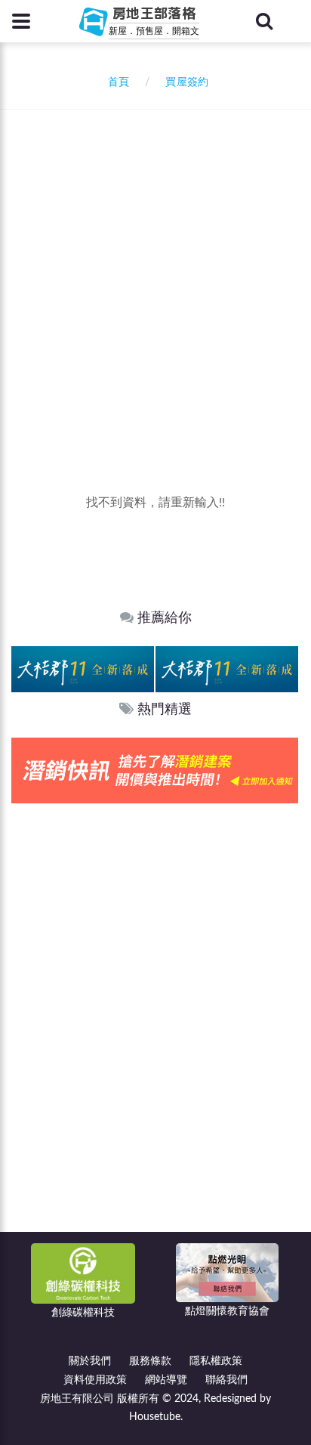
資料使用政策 (95, 1380)
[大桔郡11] (82, 668)
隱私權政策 (215, 1361)
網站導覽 (166, 1380)
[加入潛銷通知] (154, 770)
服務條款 (150, 1361)
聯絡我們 (226, 1380)
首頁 (115, 82)
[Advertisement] (155, 273)
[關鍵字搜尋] (264, 21)
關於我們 (90, 1361)
